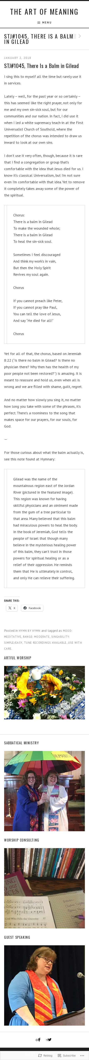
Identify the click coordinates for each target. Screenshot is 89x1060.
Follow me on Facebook (38, 1039)
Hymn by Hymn (30, 631)
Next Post (80, 36)
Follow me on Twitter (47, 1039)
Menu (47, 22)
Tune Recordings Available (45, 642)
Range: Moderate (36, 637)
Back (74, 36)
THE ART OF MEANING (44, 11)
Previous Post (67, 36)
